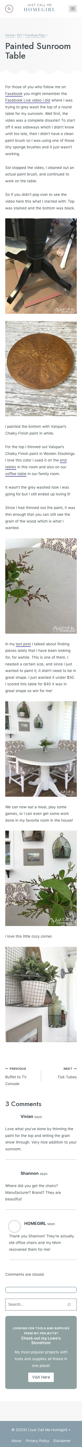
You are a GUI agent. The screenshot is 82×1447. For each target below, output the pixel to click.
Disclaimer (62, 1440)
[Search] (69, 1304)
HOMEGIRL (35, 1223)
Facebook (14, 93)
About (16, 1440)
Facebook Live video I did (27, 100)
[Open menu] (73, 8)
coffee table (15, 474)
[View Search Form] (9, 9)
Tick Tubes (67, 1073)
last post (23, 644)
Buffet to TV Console (16, 1076)
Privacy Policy (37, 1440)
